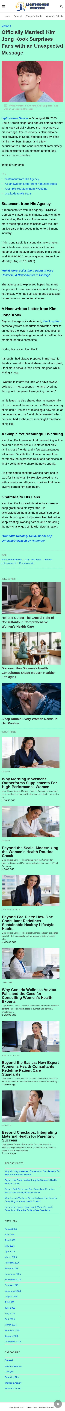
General (18, 16)
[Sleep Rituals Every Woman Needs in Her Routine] (31, 699)
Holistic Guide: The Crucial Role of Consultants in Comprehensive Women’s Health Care (28, 622)
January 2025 (11, 1336)
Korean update (26, 563)
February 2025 (12, 1330)
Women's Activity (13, 1383)
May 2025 (10, 1313)
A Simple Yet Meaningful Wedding (26, 188)
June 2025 (10, 1308)
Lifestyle (6, 25)
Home (7, 16)
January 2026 (11, 1268)
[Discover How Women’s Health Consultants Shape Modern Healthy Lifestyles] (31, 648)
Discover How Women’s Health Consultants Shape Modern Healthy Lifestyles (28, 673)
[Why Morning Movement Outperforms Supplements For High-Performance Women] (30, 752)
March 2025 (11, 1324)
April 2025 (10, 1319)
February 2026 (12, 1262)
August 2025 (11, 1296)
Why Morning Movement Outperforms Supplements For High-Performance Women (29, 783)
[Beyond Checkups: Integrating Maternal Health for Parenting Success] (30, 1105)
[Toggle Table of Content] (4, 174)
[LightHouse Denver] (32, 6)
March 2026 (11, 1257)
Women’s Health (34, 16)
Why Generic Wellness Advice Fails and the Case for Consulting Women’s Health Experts (29, 996)
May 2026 (10, 1246)
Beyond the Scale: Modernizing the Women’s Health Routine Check (30, 852)
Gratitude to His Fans (18, 193)
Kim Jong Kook (52, 321)
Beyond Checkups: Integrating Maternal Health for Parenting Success (29, 1136)
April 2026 (10, 1251)
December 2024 (13, 1341)
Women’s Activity (54, 16)
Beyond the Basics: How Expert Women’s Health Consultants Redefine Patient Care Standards (30, 1068)
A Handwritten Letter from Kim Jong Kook (31, 183)
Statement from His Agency (22, 179)
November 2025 (13, 1279)
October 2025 (11, 1285)
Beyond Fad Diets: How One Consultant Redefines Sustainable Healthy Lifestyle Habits (28, 923)
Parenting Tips (12, 1377)
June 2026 (10, 1240)
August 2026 (11, 1229)
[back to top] (58, 1404)
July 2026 (9, 1234)
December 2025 (13, 1274)
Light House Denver (15, 118)
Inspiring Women (11, 910)
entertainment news (12, 559)
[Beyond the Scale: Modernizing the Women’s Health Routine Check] (30, 821)
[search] (61, 6)
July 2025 (9, 1302)
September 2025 (13, 1291)
